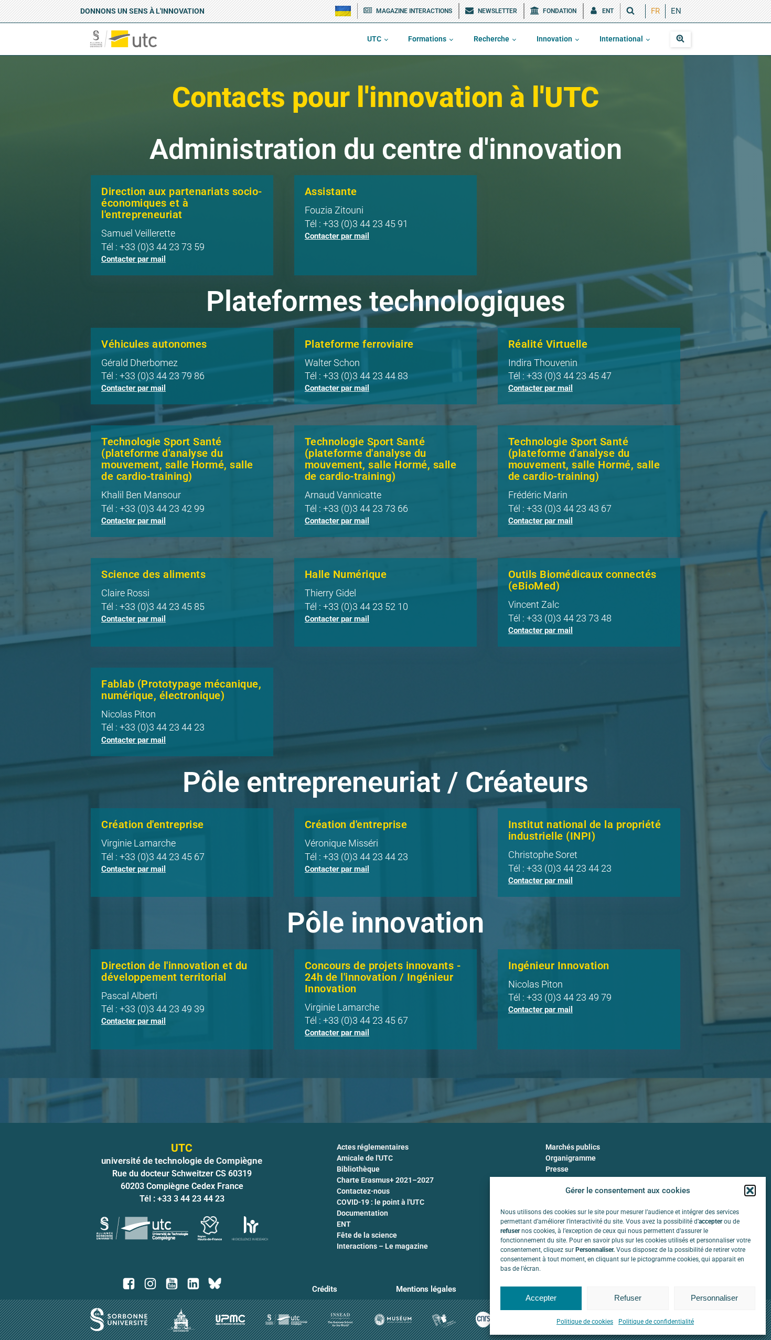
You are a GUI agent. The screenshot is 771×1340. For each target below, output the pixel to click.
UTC (374, 39)
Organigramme (570, 1158)
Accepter (541, 1297)
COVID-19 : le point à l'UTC (380, 1202)
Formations (427, 39)
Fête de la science (367, 1235)
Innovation (554, 39)
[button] (750, 1190)
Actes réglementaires (373, 1147)
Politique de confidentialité (656, 1321)
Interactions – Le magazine (382, 1246)
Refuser (627, 1297)
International (621, 39)
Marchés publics (572, 1147)
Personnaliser (714, 1297)
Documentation (362, 1213)
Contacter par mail (133, 259)
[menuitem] (655, 11)
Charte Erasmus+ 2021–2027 (385, 1180)
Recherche (491, 39)
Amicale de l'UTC (365, 1158)
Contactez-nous (363, 1191)
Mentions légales (426, 1289)
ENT (344, 1224)
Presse (557, 1169)
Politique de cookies (584, 1321)
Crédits (324, 1289)
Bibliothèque (358, 1169)
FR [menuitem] (655, 11)
